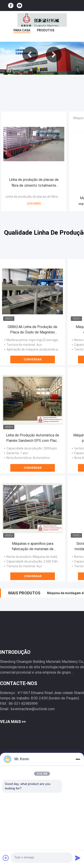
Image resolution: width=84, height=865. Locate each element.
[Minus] (77, 759)
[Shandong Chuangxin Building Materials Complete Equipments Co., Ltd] (42, 20)
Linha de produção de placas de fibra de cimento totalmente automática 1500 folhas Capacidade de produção (34, 182)
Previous (30, 54)
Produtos (45, 30)
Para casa (21, 30)
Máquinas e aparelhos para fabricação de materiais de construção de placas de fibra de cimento (32, 546)
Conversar (32, 359)
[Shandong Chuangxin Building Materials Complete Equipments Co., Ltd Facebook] (11, 5)
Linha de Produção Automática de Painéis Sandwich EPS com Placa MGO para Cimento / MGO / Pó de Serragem (32, 438)
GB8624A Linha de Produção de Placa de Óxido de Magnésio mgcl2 (32, 330)
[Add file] (6, 858)
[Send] (77, 858)
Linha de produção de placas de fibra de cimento (40, 196)
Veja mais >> (13, 721)
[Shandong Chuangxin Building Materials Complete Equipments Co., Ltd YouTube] (19, 5)
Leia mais (34, 203)
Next (54, 54)
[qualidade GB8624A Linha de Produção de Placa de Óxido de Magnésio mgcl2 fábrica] (32, 291)
